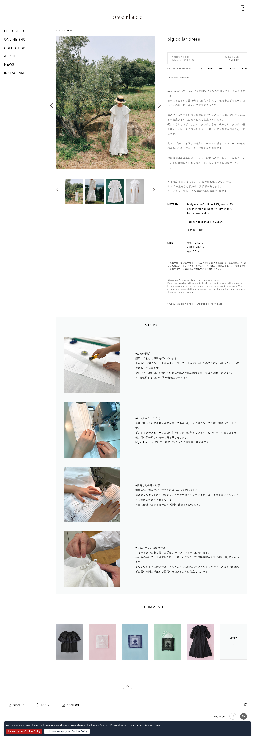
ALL (58, 30)
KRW (233, 68)
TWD (221, 68)
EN (244, 716)
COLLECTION (15, 48)
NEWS (9, 65)
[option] (105, 107)
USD (199, 68)
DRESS (68, 30)
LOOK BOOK (14, 31)
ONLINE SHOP (16, 40)
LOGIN (45, 705)
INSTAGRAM (14, 73)
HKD (244, 68)
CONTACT (73, 705)
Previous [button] (51, 105)
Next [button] (159, 105)
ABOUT (10, 56)
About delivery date (209, 303)
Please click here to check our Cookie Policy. (135, 725)
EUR (210, 68)
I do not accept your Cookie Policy (67, 731)
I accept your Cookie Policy (24, 731)
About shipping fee (181, 303)
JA (232, 716)
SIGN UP (18, 705)
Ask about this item (179, 77)
